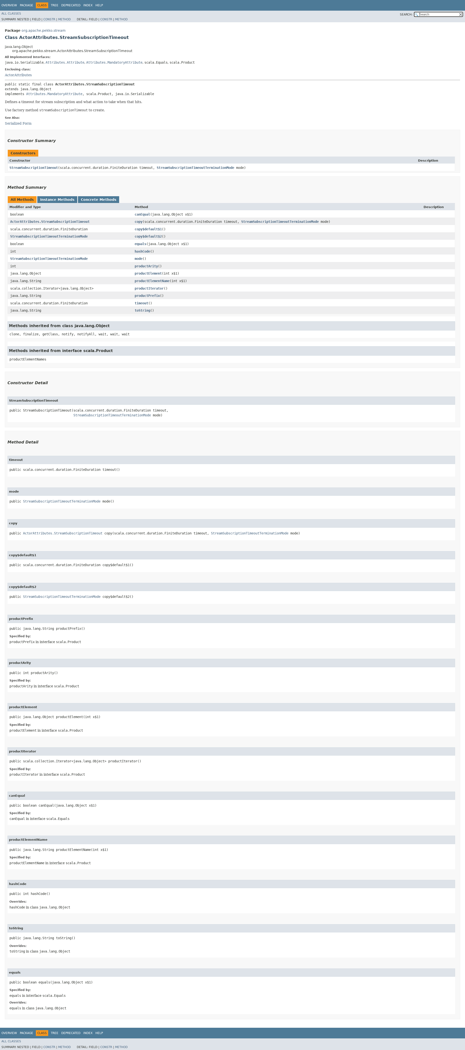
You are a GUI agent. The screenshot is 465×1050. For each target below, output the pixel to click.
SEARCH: (406, 14)
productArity (146, 266)
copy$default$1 (148, 229)
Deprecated (70, 5)
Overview (9, 5)
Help (99, 5)
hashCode (142, 251)
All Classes (11, 13)
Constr (49, 19)
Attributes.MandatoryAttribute (114, 62)
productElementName (152, 281)
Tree (54, 5)
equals (140, 244)
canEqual (142, 214)
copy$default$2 (148, 236)
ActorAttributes (18, 75)
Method (64, 19)
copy (138, 222)
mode (138, 259)
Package (26, 5)
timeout (141, 303)
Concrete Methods (98, 200)
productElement (148, 273)
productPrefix (147, 296)
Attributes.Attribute (65, 62)
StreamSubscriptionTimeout (33, 168)
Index (88, 5)
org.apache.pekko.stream (44, 30)
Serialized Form (18, 123)
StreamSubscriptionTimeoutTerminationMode (195, 168)
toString (142, 310)
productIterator (149, 288)
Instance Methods (57, 200)
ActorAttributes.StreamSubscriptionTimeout (50, 222)
